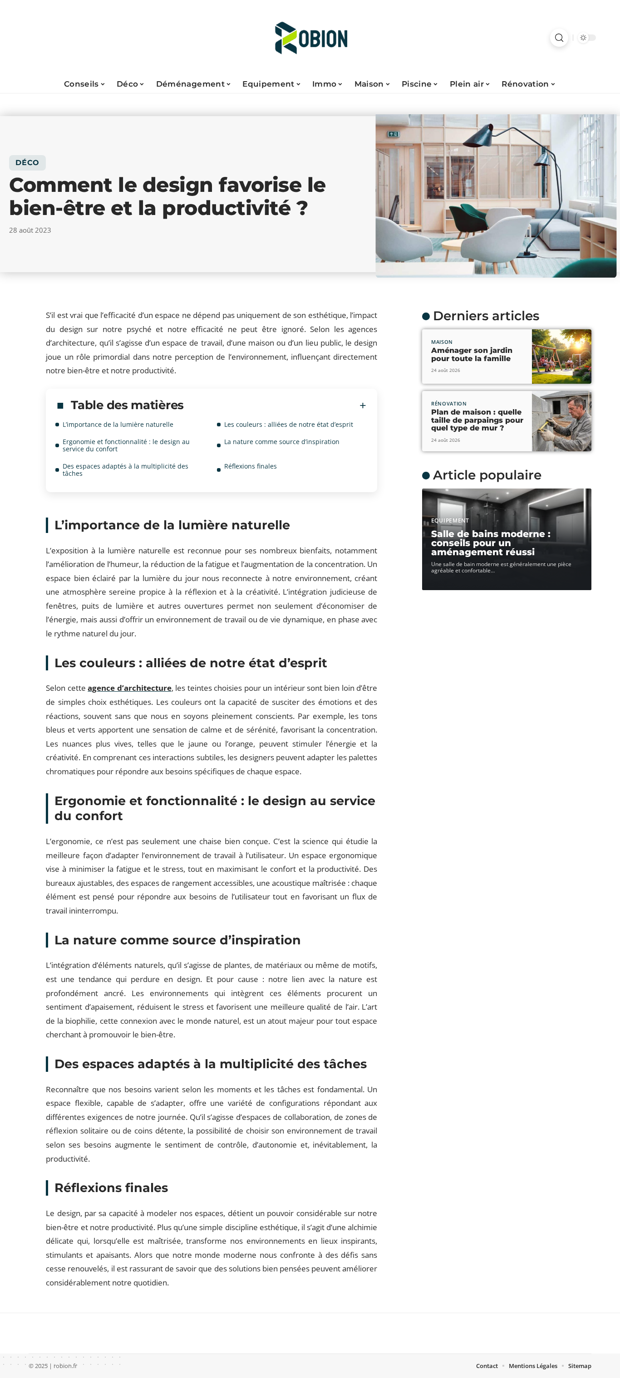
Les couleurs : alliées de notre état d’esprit (288, 424)
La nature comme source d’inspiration (282, 441)
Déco (27, 162)
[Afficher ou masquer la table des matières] (275, 405)
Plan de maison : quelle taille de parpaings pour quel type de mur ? (477, 420)
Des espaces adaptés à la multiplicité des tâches (125, 470)
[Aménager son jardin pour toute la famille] (561, 356)
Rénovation (449, 403)
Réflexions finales (250, 466)
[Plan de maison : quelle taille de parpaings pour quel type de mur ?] (561, 421)
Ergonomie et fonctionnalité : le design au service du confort (126, 445)
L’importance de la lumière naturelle (118, 424)
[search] (559, 38)
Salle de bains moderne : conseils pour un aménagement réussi (491, 542)
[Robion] (310, 37)
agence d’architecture (129, 688)
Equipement (450, 520)
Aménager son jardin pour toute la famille (471, 354)
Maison (442, 341)
